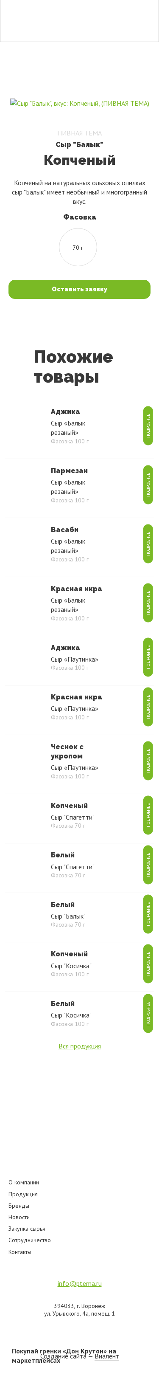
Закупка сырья (26, 1228)
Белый (63, 855)
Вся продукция (80, 1046)
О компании (23, 1182)
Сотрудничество (29, 1240)
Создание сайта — (79, 1356)
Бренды (18, 1205)
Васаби (64, 530)
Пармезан (69, 471)
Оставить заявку (79, 289)
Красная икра (76, 589)
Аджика (65, 412)
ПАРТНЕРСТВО (93, 12)
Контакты (19, 1252)
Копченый (69, 806)
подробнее (148, 426)
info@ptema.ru (80, 1283)
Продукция (23, 1194)
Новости (19, 1217)
